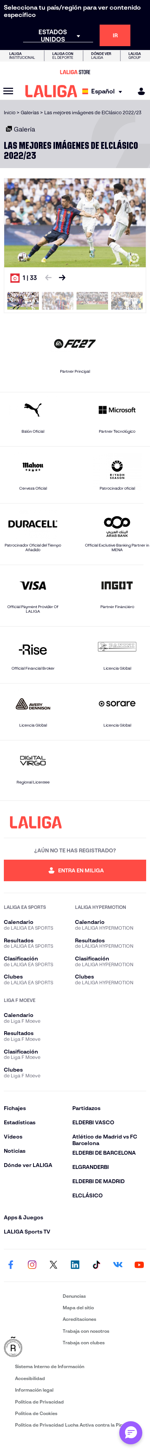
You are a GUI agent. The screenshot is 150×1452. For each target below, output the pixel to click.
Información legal (34, 1389)
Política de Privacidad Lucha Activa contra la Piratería (75, 1424)
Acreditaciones (79, 1319)
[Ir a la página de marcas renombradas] (32, 1347)
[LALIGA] (51, 91)
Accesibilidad (30, 1378)
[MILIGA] (139, 91)
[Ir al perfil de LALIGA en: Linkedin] (75, 1265)
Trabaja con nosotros (86, 1331)
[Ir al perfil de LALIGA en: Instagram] (32, 1265)
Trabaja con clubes (84, 1342)
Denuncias (74, 1296)
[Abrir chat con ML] (130, 1432)
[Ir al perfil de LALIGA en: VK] (118, 1265)
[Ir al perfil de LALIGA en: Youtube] (139, 1265)
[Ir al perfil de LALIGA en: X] (53, 1265)
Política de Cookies (36, 1413)
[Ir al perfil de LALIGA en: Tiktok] (96, 1265)
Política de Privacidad (39, 1401)
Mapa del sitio (78, 1307)
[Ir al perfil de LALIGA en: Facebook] (11, 1265)
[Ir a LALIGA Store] (75, 72)
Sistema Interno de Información (49, 1366)
